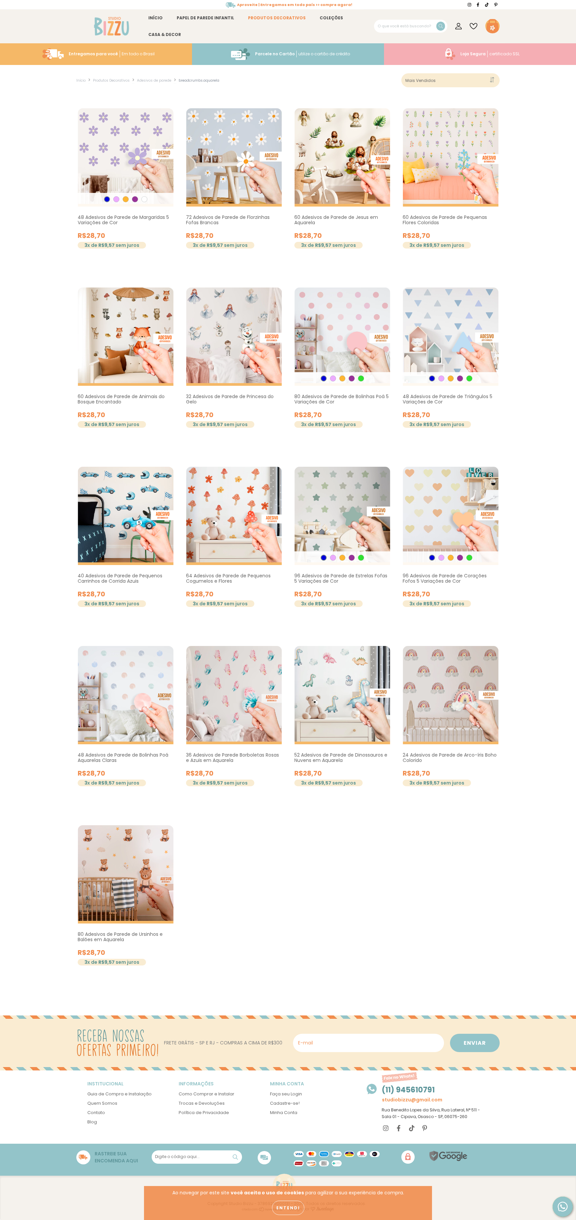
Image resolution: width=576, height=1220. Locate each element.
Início (155, 18)
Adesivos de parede (154, 80)
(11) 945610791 (408, 1090)
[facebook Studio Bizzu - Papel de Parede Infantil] (478, 4)
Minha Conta (283, 1112)
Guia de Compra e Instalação (119, 1094)
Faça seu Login (286, 1094)
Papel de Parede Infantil (205, 18)
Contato (96, 1112)
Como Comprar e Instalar (206, 1094)
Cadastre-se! (285, 1103)
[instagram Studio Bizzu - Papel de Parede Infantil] (470, 4)
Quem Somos (102, 1103)
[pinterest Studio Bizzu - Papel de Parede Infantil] (496, 4)
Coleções (331, 18)
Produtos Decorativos (277, 18)
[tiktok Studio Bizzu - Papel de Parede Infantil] (487, 4)
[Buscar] (441, 26)
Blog (92, 1122)
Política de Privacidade (204, 1112)
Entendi (288, 1208)
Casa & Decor (164, 34)
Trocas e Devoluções (202, 1103)
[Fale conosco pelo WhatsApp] (563, 1207)
